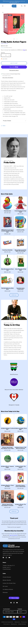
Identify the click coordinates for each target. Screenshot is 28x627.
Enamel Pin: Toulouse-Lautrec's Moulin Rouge (20, 486)
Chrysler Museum (7, 577)
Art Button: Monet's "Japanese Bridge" (7, 467)
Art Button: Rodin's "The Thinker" (20, 467)
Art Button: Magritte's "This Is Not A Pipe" (7, 486)
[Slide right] (16, 39)
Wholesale (5, 592)
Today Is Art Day (4, 43)
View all (14, 295)
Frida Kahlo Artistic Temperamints (21, 289)
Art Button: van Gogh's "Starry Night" (20, 429)
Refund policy (17, 622)
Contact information (22, 624)
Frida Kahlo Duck (7, 210)
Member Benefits (7, 580)
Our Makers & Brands (8, 589)
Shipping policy (14, 624)
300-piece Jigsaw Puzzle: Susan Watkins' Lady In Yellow (7, 448)
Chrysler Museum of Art (8, 622)
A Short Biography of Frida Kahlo (20, 270)
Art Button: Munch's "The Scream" (20, 505)
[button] (2, 5)
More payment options (14, 70)
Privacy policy (24, 622)
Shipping (2, 47)
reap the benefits (13, 535)
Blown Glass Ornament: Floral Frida (7, 270)
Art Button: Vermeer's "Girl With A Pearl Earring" (20, 448)
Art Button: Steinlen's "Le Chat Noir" (7, 429)
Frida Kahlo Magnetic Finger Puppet (20, 211)
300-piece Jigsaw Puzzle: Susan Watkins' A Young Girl (7, 505)
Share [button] (4, 125)
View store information (7, 77)
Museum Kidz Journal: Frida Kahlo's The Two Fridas (20, 251)
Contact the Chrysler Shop (9, 583)
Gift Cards (5, 586)
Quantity (3, 52)
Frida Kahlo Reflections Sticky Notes (7, 289)
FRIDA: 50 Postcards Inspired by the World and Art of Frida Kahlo (7, 231)
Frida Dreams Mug (20, 229)
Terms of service (6, 624)
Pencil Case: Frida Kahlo (7, 250)
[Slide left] (11, 39)
